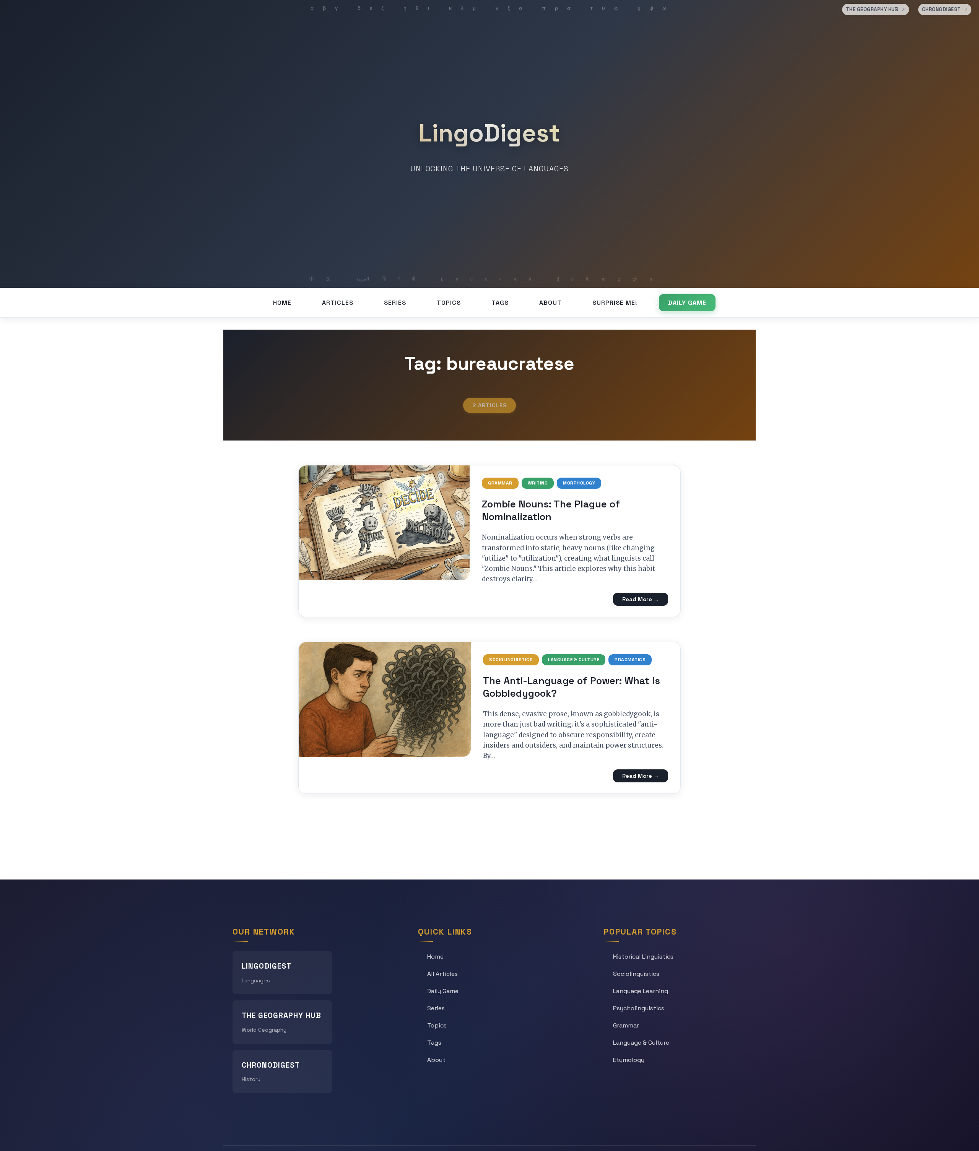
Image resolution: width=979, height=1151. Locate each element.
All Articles (442, 974)
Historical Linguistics (643, 957)
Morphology (579, 483)
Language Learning (640, 991)
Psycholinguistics (638, 1008)
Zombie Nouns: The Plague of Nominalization (551, 510)
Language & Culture (573, 660)
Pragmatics (630, 660)
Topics (449, 303)
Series (395, 303)
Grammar (500, 483)
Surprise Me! (614, 303)
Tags (500, 303)
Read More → (640, 599)
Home (282, 303)
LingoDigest (489, 133)
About (550, 303)
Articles (337, 303)
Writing (538, 483)
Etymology (628, 1060)
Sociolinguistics (511, 660)
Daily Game (687, 303)
